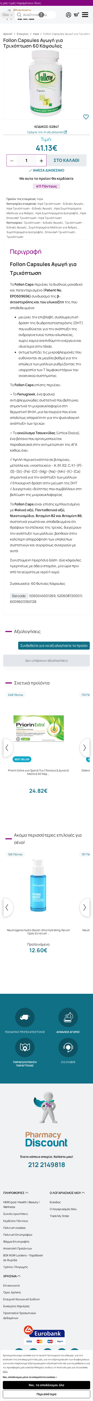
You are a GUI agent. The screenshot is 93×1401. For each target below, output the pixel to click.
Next (84, 747)
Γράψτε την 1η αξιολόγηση (45, 132)
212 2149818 (46, 1164)
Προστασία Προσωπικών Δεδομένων (19, 1315)
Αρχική (7, 34)
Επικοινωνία (11, 1285)
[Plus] (41, 161)
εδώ (5, 1371)
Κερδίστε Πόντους (15, 1221)
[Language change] (42, 11)
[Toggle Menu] (86, 15)
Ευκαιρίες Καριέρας (16, 1306)
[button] (19, 15)
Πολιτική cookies (14, 1228)
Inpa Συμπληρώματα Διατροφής (56, 213)
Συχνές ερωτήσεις (15, 1214)
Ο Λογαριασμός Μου (63, 1209)
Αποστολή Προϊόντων (17, 1248)
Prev (8, 747)
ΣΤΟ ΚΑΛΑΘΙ (66, 160)
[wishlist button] (86, 117)
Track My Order (59, 1216)
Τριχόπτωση (14, 237)
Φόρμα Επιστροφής (16, 1241)
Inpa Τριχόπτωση (50, 218)
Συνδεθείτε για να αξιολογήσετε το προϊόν (54, 645)
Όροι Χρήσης (12, 1292)
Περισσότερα (46, 1394)
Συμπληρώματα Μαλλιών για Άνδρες (53, 227)
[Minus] (12, 161)
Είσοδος (55, 1202)
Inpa (36, 34)
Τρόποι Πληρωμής (15, 1267)
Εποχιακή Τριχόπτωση (60, 232)
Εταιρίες (23, 34)
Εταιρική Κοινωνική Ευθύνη (21, 1299)
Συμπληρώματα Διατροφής (24, 232)
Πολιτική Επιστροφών (17, 1235)
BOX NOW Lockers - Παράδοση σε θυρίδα (23, 1257)
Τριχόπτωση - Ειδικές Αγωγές (43, 222)
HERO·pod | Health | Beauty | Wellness (21, 1204)
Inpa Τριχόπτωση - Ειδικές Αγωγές (60, 204)
